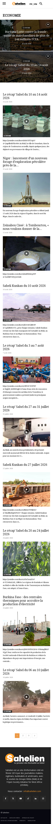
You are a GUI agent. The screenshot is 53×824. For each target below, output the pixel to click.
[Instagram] (43, 798)
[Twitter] (13, 798)
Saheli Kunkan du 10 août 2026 (24, 286)
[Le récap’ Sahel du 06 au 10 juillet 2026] (26, 697)
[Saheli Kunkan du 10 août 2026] (26, 307)
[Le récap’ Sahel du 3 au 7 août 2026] (26, 370)
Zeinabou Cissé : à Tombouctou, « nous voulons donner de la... (26, 227)
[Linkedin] (35, 798)
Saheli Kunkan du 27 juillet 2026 (25, 464)
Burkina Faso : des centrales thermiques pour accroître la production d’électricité (23, 600)
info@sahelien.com (32, 791)
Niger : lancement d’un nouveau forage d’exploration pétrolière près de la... (25, 161)
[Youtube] (20, 798)
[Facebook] (5, 798)
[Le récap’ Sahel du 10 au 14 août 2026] (26, 69)
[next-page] (34, 735)
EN (35, 4)
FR (31, 4)
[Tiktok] (28, 798)
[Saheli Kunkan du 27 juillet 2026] (26, 489)
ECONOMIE (26, 28)
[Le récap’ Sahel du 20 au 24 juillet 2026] (26, 559)
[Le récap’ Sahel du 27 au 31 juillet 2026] (26, 432)
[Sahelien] (19, 4)
